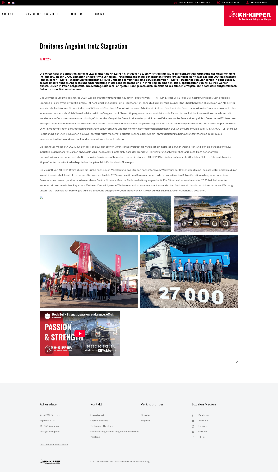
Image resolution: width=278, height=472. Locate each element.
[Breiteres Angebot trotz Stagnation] (250, 15)
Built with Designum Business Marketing (130, 461)
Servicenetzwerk (230, 2)
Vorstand (95, 436)
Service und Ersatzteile (41, 14)
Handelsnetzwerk (260, 2)
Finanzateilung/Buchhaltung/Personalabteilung (114, 431)
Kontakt (100, 14)
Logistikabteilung (99, 420)
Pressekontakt (97, 415)
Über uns (76, 14)
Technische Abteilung (101, 426)
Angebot (7, 14)
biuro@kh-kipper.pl (50, 431)
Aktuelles (145, 415)
